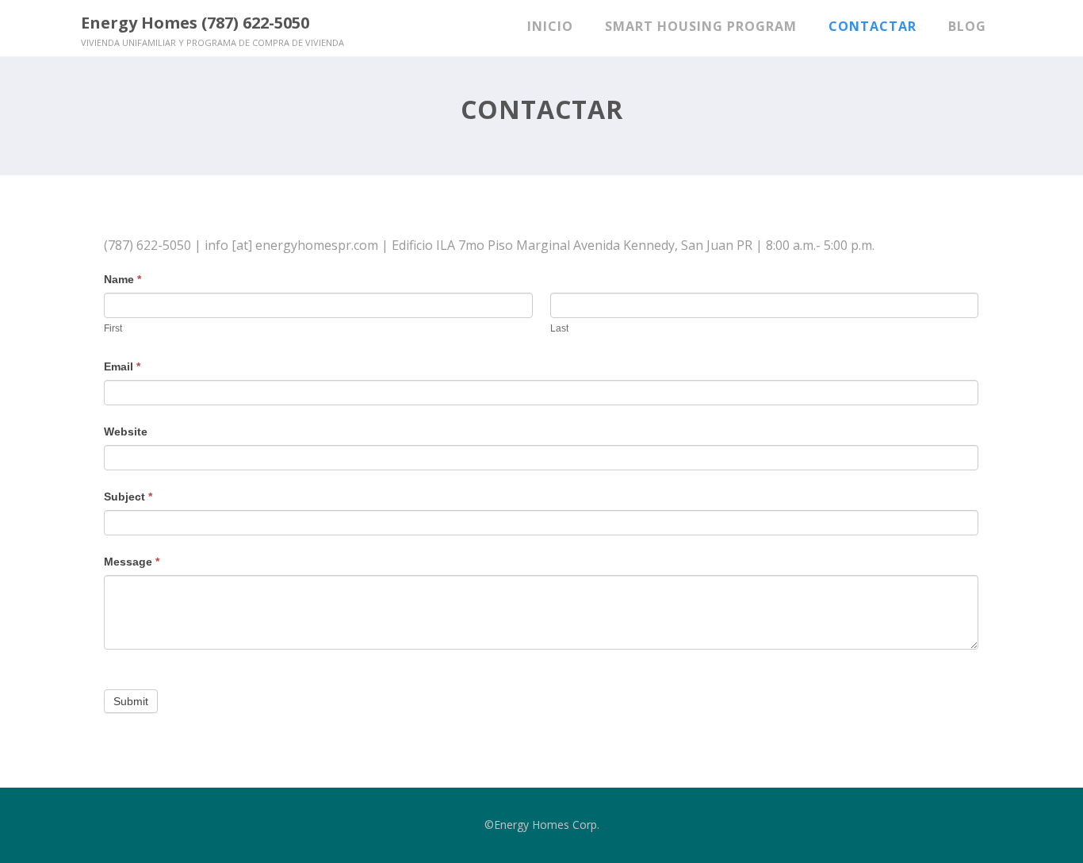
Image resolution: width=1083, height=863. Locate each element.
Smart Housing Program (701, 26)
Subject (128, 496)
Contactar (873, 26)
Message (131, 561)
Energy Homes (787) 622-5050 (195, 22)
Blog (967, 26)
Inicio (550, 26)
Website (125, 431)
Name (122, 279)
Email (122, 366)
